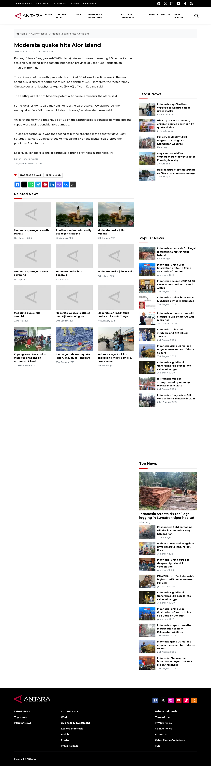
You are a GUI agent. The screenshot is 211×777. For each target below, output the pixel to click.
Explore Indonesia (127, 16)
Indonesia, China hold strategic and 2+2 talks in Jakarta (173, 333)
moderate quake (31, 175)
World (81, 14)
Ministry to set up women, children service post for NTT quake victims (175, 124)
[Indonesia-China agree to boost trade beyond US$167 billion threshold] (147, 662)
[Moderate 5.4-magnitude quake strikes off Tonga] (116, 297)
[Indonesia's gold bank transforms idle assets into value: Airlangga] (147, 367)
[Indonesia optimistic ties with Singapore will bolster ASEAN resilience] (147, 318)
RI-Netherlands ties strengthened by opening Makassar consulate (173, 382)
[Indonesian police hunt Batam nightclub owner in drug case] (147, 302)
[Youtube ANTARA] (178, 3)
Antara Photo (89, 3)
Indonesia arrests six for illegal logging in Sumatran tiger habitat (176, 252)
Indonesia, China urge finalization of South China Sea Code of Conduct (174, 268)
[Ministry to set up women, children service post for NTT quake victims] (147, 125)
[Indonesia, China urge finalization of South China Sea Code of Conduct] (147, 269)
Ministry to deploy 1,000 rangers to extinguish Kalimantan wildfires (172, 140)
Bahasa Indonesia (24, 3)
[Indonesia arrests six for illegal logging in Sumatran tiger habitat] (147, 253)
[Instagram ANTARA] (171, 3)
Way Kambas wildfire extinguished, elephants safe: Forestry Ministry (176, 157)
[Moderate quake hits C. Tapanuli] (74, 255)
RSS (157, 745)
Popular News (59, 3)
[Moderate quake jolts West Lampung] (32, 255)
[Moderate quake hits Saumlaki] (32, 297)
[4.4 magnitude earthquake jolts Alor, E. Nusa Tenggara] (74, 338)
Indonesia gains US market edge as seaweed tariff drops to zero (176, 349)
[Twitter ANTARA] (165, 3)
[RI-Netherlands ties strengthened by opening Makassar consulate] (147, 383)
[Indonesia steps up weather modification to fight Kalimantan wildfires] (147, 630)
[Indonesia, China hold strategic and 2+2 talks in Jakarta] (147, 334)
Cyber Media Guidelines (170, 740)
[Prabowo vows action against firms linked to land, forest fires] (147, 548)
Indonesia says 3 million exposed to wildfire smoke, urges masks (115, 358)
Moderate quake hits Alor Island (71, 33)
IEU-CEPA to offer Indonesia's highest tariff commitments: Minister (175, 580)
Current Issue (60, 16)
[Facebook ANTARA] (158, 3)
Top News (74, 3)
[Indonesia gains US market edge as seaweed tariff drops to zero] (147, 350)
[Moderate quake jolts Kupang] (116, 214)
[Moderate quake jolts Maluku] (116, 255)
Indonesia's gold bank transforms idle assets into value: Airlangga (174, 366)
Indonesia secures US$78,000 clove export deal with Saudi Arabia (176, 284)
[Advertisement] (168, 65)
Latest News (42, 3)
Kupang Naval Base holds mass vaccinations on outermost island (30, 358)
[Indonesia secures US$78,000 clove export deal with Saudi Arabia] (147, 285)
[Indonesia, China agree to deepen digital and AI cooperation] (147, 564)
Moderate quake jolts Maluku (116, 271)
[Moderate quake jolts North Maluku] (32, 214)
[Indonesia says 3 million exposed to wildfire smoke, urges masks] (116, 338)
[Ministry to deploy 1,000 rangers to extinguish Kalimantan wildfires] (147, 141)
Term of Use (162, 717)
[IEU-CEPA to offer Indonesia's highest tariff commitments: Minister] (147, 580)
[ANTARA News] (29, 15)
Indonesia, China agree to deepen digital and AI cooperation (173, 563)
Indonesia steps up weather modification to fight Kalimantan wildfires (175, 629)
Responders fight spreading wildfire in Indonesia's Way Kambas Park (174, 530)
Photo (165, 14)
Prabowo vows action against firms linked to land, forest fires (175, 547)
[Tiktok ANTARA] (185, 3)
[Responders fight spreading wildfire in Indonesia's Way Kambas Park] (147, 531)
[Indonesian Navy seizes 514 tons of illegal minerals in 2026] (147, 399)
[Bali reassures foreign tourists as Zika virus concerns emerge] (147, 174)
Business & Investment (96, 16)
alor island (53, 175)
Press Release (178, 16)
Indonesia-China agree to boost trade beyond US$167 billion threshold (174, 661)
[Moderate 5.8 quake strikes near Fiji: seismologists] (74, 297)
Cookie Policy (163, 728)
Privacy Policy (163, 722)
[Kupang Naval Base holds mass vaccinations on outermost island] (32, 338)
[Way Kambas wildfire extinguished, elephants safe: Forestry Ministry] (147, 158)
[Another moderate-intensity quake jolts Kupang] (74, 214)
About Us (161, 734)
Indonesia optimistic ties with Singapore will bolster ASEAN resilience (176, 317)
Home (48, 14)
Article (153, 14)
